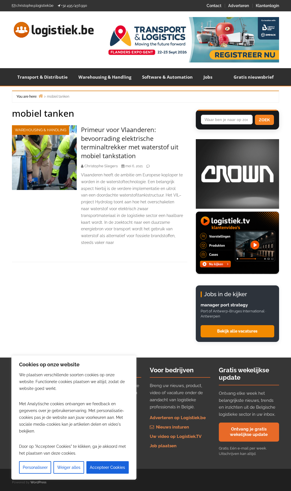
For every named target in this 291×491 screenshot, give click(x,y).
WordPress (38, 482)
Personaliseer (35, 467)
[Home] (40, 95)
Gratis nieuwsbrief (254, 77)
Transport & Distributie (42, 77)
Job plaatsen (163, 445)
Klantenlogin (267, 5)
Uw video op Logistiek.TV (175, 436)
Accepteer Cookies (107, 467)
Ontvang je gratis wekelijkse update (249, 432)
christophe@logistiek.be (34, 6)
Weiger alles (68, 467)
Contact (214, 5)
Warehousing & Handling (104, 77)
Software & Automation (167, 77)
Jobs (207, 77)
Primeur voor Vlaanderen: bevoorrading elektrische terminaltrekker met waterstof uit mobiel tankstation (129, 142)
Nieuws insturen (172, 427)
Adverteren (238, 5)
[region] (73, 417)
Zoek (264, 120)
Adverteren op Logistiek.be (178, 417)
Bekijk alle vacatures (237, 331)
